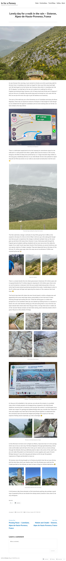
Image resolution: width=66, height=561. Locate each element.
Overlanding (43, 3)
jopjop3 (12, 512)
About (63, 3)
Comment (53, 550)
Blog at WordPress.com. (14, 558)
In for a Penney (8, 3)
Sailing (59, 3)
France (28, 512)
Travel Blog (51, 3)
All (25, 512)
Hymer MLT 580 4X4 (35, 512)
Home (37, 3)
